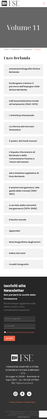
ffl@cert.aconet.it (24, 383)
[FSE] (11, 3)
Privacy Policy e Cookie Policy (22, 402)
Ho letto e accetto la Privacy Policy (20, 332)
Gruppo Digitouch (23, 417)
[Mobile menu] (44, 3)
